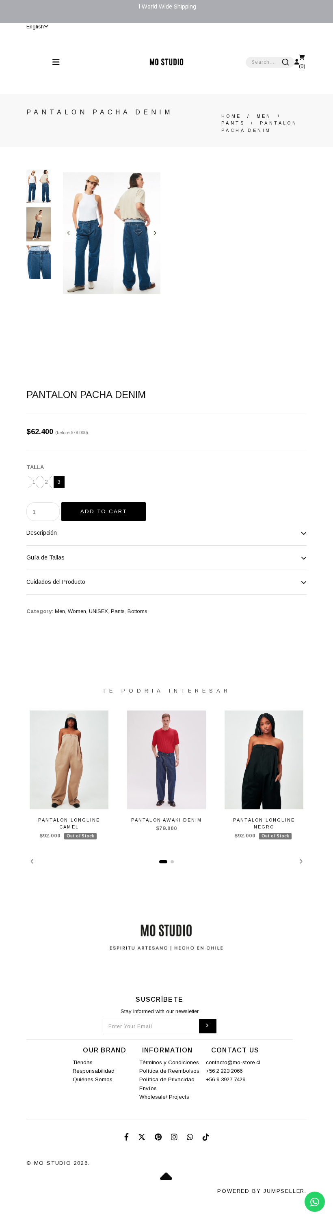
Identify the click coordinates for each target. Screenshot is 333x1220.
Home (231, 116)
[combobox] (270, 62)
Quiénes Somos (92, 1079)
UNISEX (98, 611)
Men (264, 116)
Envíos (148, 1088)
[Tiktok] (206, 1137)
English (35, 27)
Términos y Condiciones (169, 1062)
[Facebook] (127, 1137)
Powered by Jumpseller (261, 1191)
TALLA (35, 467)
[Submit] (285, 62)
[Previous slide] (68, 233)
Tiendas (83, 1062)
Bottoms (137, 611)
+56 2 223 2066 (224, 1071)
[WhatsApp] (191, 1137)
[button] (31, 861)
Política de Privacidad (167, 1079)
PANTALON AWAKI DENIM (166, 820)
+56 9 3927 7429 (225, 1079)
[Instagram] (175, 1137)
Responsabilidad (94, 1071)
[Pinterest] (159, 1137)
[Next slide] (154, 233)
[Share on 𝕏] (142, 1137)
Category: (39, 611)
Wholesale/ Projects (164, 1097)
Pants (233, 122)
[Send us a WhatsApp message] (315, 1202)
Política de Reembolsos (169, 1071)
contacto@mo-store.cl (233, 1062)
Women (77, 611)
